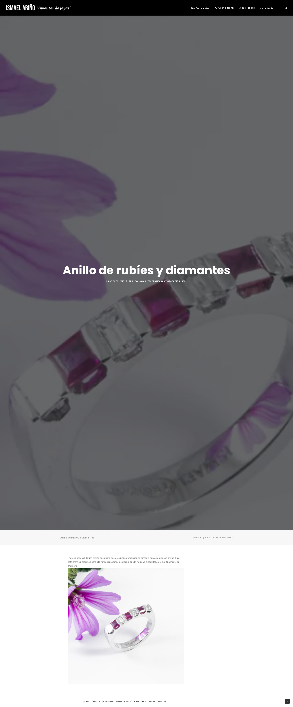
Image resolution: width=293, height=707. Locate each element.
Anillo (87, 702)
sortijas (162, 702)
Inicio (194, 537)
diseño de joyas (123, 702)
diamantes (108, 702)
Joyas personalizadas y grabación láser (163, 281)
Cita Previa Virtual (200, 8)
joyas (136, 702)
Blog (135, 281)
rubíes (152, 702)
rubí (144, 702)
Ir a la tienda (266, 8)
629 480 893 (248, 8)
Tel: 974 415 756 (226, 8)
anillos (96, 702)
